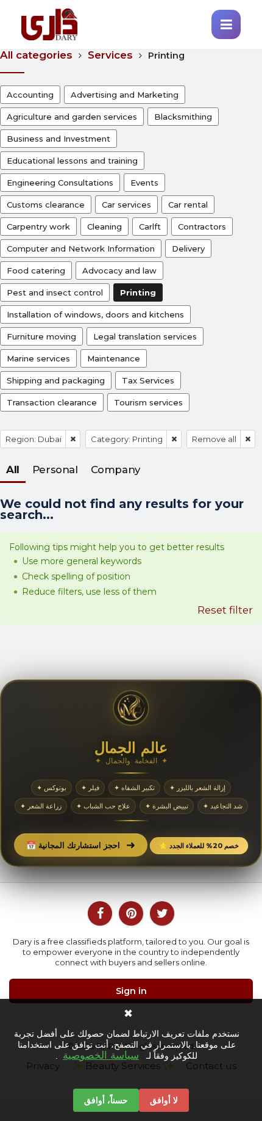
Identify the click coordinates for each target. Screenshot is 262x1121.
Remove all (214, 439)
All (12, 469)
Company (115, 469)
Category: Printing (127, 439)
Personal (55, 469)
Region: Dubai (33, 439)
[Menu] (226, 24)
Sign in (131, 990)
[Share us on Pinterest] (131, 913)
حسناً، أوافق (106, 1100)
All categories (36, 54)
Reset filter (225, 610)
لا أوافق (164, 1100)
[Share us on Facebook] (100, 913)
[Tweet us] (162, 913)
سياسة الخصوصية (101, 1055)
